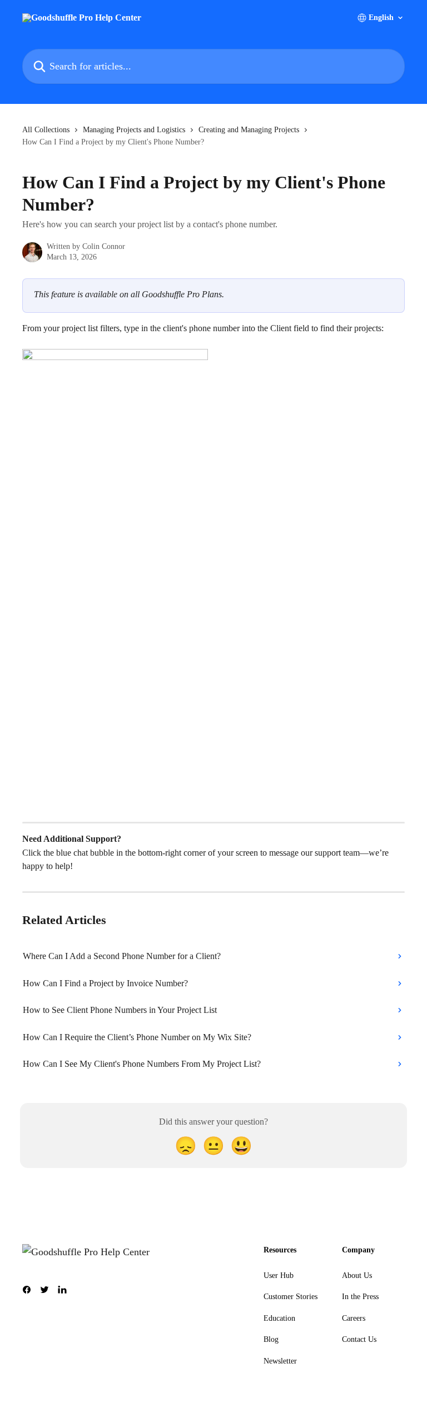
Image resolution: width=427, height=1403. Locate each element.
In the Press (360, 1296)
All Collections (45, 130)
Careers (353, 1318)
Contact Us (359, 1339)
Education (279, 1318)
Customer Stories (290, 1296)
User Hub (279, 1275)
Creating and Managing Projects (248, 130)
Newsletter (280, 1361)
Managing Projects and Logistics (134, 130)
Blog (271, 1339)
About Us (357, 1275)
